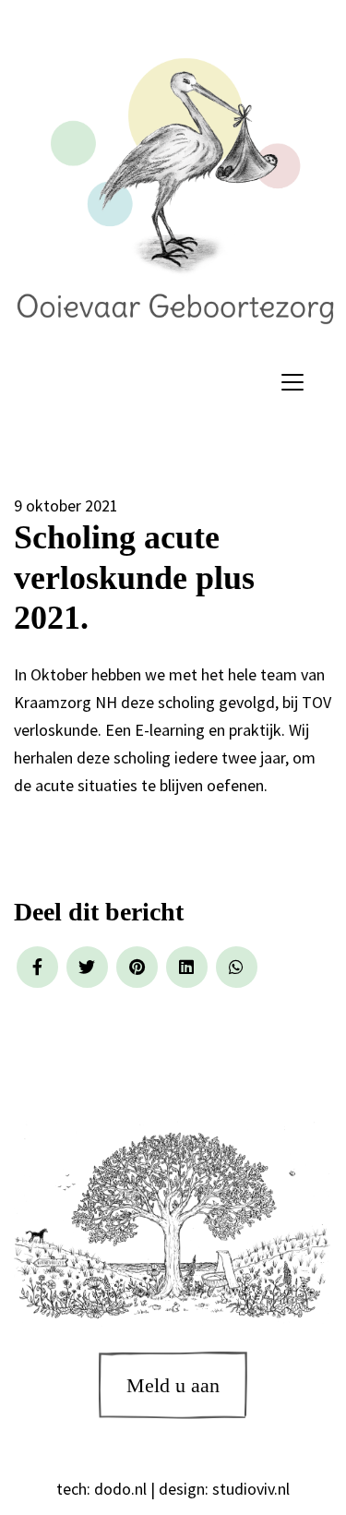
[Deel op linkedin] (187, 967)
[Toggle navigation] (292, 382)
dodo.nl (120, 1488)
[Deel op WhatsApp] (236, 967)
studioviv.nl (251, 1488)
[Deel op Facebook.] (37, 967)
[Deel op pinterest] (137, 967)
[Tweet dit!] (87, 967)
